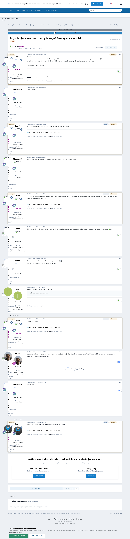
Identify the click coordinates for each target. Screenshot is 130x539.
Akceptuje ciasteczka (19, 536)
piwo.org (20, 374)
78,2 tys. (18, 73)
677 (18, 277)
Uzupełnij (49, 80)
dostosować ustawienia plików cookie (81, 530)
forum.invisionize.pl (18, 78)
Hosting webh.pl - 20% (65, 29)
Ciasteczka (78, 519)
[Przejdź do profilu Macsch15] (18, 96)
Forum (11, 10)
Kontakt (71, 519)
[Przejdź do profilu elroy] (18, 360)
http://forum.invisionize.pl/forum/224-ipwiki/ (52, 424)
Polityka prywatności (60, 519)
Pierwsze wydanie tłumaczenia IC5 (65, 33)
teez (17, 289)
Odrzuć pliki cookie (37, 536)
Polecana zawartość (51, 10)
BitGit (17, 260)
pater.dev (20, 309)
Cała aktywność (27, 10)
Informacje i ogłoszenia (35, 48)
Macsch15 (17, 89)
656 (18, 370)
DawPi (17, 56)
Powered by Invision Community (65, 523)
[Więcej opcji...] (120, 54)
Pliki (18, 10)
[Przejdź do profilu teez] (18, 295)
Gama (17, 229)
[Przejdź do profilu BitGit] (18, 267)
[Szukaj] (120, 10)
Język (49, 519)
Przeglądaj (38, 10)
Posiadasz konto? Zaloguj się (78, 4)
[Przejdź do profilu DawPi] (12, 47)
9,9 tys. (18, 106)
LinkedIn (41, 306)
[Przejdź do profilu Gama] (18, 235)
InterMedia (69, 521)
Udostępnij (99, 47)
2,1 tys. (18, 305)
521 (18, 245)
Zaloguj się (91, 475)
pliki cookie (33, 530)
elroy (17, 354)
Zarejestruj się (97, 4)
